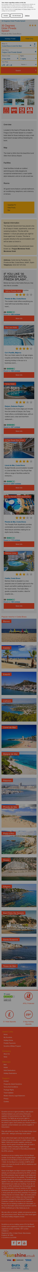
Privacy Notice (27, 9)
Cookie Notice (17, 9)
